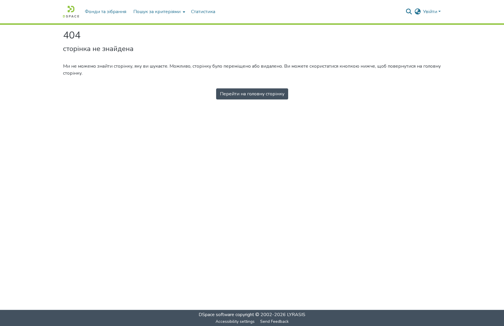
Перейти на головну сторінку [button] (252, 94)
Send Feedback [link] (274, 321)
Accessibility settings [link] (235, 321)
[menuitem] (158, 11)
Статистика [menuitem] (203, 11)
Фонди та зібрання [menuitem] (105, 11)
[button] (71, 11)
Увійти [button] (430, 11)
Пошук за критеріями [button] (157, 11)
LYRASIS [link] (296, 314)
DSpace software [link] (216, 314)
